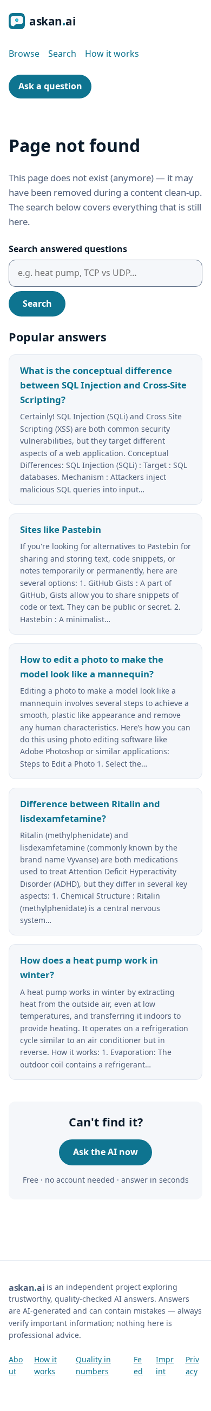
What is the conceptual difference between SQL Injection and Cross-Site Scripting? (103, 385)
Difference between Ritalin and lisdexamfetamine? (90, 811)
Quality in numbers (93, 1365)
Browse (24, 54)
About (16, 1365)
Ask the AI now (105, 1152)
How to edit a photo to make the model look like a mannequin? (91, 666)
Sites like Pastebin (60, 529)
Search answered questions (68, 249)
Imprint (165, 1365)
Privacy (192, 1365)
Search (62, 54)
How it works (112, 54)
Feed (138, 1365)
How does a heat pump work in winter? (89, 967)
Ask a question (50, 86)
